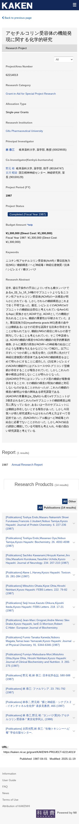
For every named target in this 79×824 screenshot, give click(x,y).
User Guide (9, 780)
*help (30, 225)
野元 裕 (10, 168)
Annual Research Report (27, 464)
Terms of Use (10, 799)
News (5, 793)
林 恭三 (10, 149)
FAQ (5, 786)
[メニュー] (74, 4)
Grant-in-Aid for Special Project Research (31, 93)
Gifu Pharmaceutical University (24, 130)
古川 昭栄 (11, 172)
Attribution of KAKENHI (16, 806)
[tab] (41, 484)
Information (9, 773)
